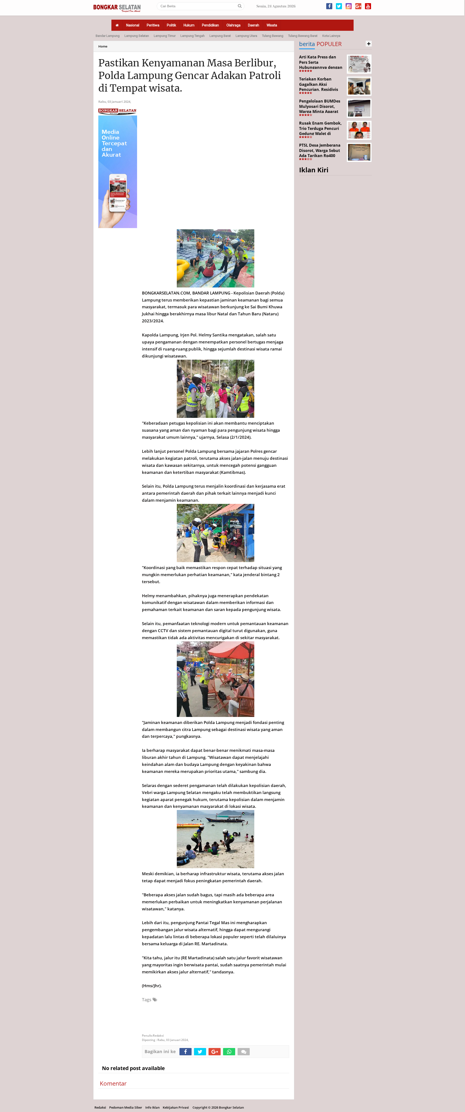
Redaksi (100, 1107)
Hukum (189, 25)
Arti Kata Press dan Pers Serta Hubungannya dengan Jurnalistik (320, 64)
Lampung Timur (165, 36)
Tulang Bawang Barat (303, 36)
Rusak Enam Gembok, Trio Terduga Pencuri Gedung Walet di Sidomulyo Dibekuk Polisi (320, 133)
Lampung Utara (246, 36)
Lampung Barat (220, 36)
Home (102, 46)
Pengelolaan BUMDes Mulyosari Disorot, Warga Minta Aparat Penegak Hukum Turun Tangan (321, 111)
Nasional (132, 25)
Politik (171, 25)
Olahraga (233, 25)
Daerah (253, 25)
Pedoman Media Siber (125, 1107)
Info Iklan (152, 1107)
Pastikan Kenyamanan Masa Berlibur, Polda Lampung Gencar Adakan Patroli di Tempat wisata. (189, 75)
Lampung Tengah (192, 36)
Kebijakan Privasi (176, 1107)
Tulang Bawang (272, 36)
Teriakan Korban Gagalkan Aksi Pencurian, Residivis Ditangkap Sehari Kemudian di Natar (318, 89)
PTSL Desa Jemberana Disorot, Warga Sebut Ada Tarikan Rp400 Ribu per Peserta (320, 153)
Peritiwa (153, 25)
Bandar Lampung (108, 36)
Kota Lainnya (331, 36)
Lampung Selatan (136, 36)
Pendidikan (210, 25)
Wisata (272, 25)
